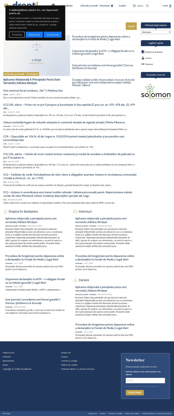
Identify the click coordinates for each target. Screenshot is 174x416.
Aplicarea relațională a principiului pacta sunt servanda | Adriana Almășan (31, 81)
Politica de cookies (69, 365)
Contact (64, 356)
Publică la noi (8, 352)
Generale (6, 126)
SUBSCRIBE (134, 392)
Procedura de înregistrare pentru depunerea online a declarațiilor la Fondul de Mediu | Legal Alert (101, 38)
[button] (147, 5)
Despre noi (66, 352)
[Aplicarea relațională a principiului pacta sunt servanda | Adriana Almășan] (36, 55)
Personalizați (17, 34)
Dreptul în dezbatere (154, 52)
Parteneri (149, 64)
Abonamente (8, 361)
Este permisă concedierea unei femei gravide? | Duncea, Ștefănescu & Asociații (102, 67)
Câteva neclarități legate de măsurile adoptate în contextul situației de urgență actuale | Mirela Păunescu (64, 122)
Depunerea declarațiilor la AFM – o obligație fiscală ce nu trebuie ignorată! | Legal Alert (103, 52)
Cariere (148, 58)
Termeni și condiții (69, 361)
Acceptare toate (53, 34)
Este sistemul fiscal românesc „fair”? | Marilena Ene (33, 90)
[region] (35, 22)
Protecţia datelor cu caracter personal (77, 369)
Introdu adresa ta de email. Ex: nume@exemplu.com (142, 386)
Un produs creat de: (155, 75)
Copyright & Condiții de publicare (17, 369)
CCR (5, 144)
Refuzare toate (34, 34)
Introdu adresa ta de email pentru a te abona (143, 373)
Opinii (5, 94)
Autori (5, 365)
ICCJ (4, 112)
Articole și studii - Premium (21, 74)
